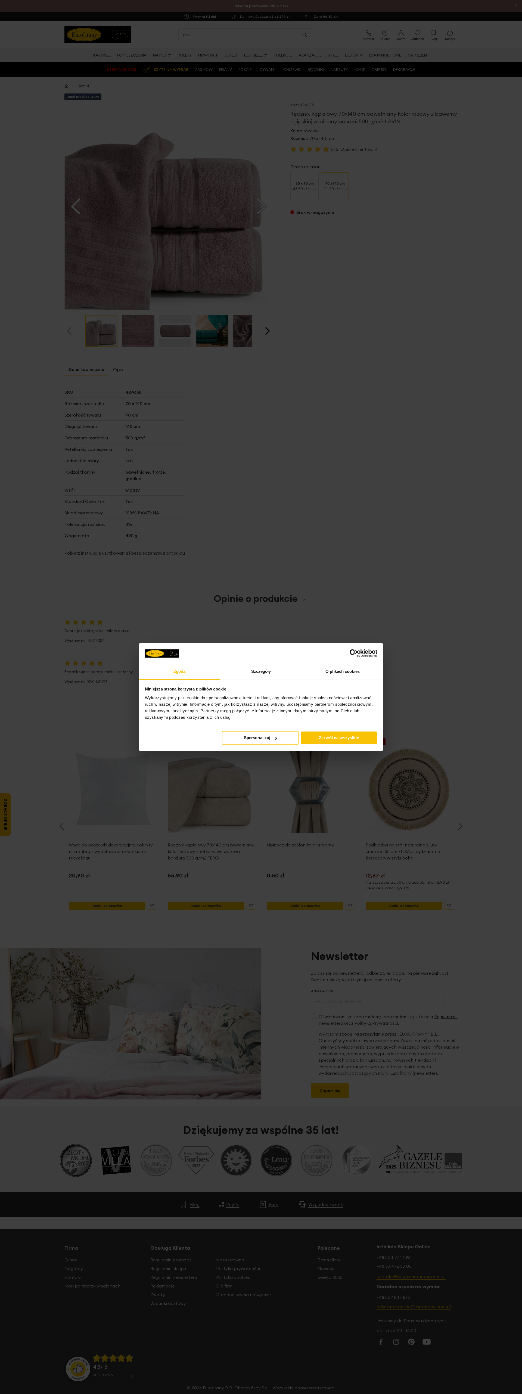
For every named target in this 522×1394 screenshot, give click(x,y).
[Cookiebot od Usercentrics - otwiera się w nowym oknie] (353, 653)
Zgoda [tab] (179, 671)
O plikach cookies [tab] (342, 671)
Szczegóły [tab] (261, 671)
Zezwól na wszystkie (339, 737)
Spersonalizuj (257, 737)
